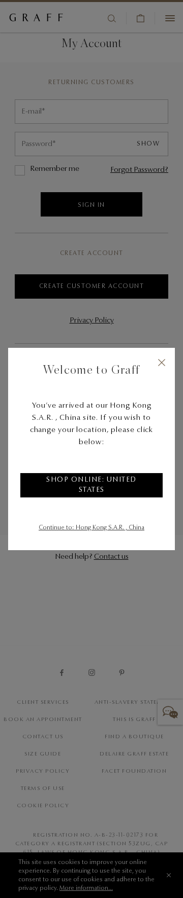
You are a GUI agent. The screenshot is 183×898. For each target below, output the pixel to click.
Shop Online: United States (91, 485)
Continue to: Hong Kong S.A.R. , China (91, 528)
